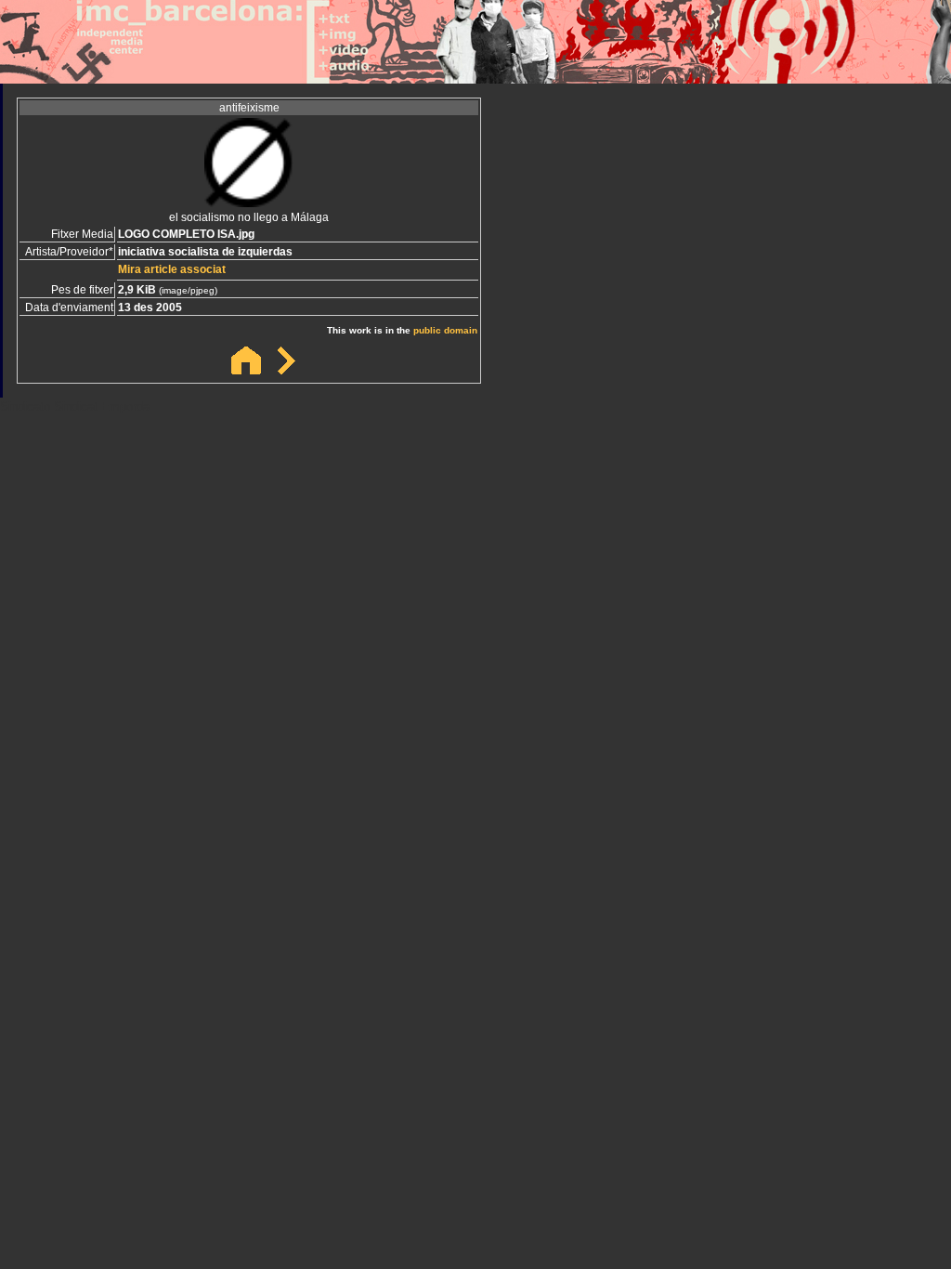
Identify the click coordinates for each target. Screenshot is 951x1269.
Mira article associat (172, 269)
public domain (445, 330)
